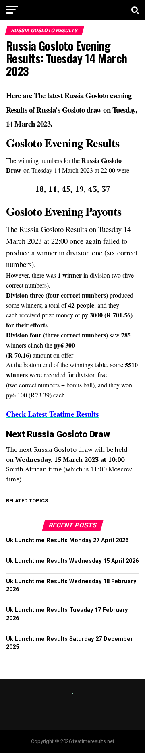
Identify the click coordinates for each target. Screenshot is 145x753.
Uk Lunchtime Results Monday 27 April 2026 (67, 540)
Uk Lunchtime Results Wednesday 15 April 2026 (72, 561)
